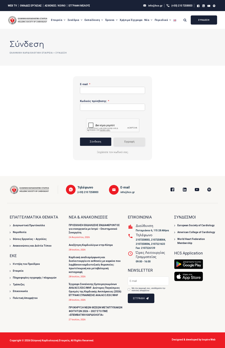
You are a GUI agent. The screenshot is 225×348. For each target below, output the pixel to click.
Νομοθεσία (19, 232)
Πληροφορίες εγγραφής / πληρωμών (34, 277)
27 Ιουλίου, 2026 (77, 319)
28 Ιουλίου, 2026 (77, 249)
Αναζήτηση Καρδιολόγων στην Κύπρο (91, 245)
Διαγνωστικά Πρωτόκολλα (29, 225)
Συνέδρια (73, 20)
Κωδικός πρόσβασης (94, 101)
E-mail (85, 84)
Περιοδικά (161, 20)
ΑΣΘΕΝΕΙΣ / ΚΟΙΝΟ (55, 5)
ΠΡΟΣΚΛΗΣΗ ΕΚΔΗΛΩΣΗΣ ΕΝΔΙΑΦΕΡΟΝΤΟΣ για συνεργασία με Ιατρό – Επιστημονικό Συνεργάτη (94, 229)
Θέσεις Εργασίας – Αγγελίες (30, 239)
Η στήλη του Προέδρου (26, 264)
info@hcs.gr (155, 5)
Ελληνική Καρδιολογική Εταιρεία (50, 340)
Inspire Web (208, 339)
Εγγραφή (129, 141)
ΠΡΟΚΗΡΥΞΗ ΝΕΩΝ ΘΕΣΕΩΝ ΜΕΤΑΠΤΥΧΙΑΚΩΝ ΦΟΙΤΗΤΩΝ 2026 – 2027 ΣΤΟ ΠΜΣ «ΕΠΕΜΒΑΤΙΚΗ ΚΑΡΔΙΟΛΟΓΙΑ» (95, 311)
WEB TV (12, 5)
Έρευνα (109, 20)
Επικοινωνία (20, 291)
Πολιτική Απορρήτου (25, 298)
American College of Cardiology (196, 232)
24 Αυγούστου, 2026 (79, 237)
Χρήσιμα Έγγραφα (131, 20)
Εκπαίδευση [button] (92, 20)
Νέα (146, 20)
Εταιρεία (56, 20)
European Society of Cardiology (195, 225)
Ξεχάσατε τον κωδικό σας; (112, 152)
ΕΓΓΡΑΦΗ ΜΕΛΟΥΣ (79, 5)
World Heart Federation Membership (191, 241)
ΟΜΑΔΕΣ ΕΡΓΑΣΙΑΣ (31, 5)
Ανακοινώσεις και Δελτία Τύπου (32, 245)
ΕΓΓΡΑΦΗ (139, 298)
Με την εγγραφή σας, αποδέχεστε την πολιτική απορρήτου (148, 289)
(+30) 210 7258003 (181, 5)
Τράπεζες (19, 284)
